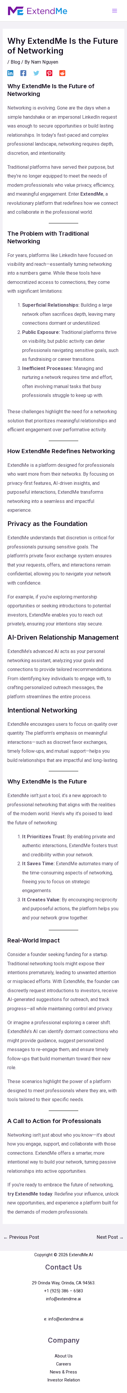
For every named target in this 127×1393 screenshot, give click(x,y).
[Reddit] (62, 73)
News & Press (63, 1372)
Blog (15, 62)
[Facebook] (23, 73)
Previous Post (21, 1237)
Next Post (110, 1237)
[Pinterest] (49, 73)
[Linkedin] (10, 73)
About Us (64, 1356)
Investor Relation (63, 1380)
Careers (63, 1364)
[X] (36, 73)
